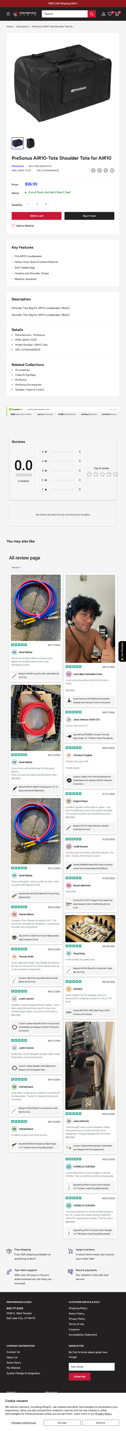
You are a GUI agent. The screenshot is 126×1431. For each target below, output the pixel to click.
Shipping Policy (78, 1308)
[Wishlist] (110, 14)
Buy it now (89, 215)
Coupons (74, 1329)
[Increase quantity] (45, 203)
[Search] (92, 13)
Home (10, 26)
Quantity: (17, 204)
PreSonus (18, 166)
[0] (117, 14)
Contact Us (13, 1352)
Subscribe (79, 1376)
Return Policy (77, 1313)
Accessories (22, 369)
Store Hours (14, 1362)
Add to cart (36, 215)
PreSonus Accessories (28, 384)
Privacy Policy (103, 1413)
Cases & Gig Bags (25, 374)
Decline (100, 1422)
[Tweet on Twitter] (106, 170)
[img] (24, 475)
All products (22, 26)
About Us (12, 1357)
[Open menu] (8, 14)
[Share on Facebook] (93, 170)
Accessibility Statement (83, 1334)
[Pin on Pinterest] (99, 170)
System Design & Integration (23, 1373)
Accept (62, 1422)
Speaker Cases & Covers (29, 389)
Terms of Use (76, 1324)
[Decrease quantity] (28, 203)
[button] (116, 14)
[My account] (103, 14)
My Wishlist (13, 1367)
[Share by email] (112, 170)
